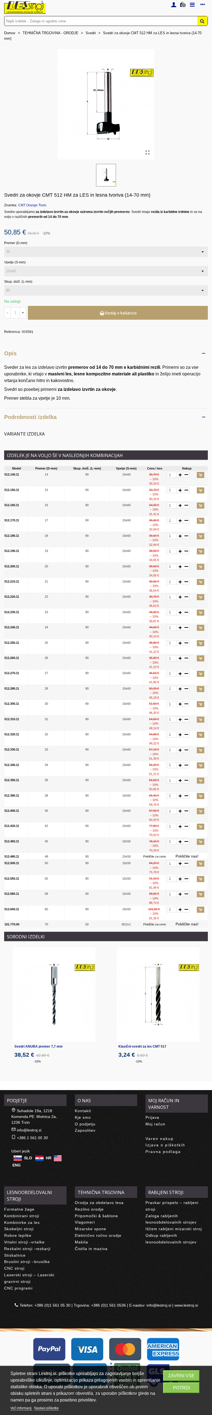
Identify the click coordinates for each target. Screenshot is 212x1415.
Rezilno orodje (89, 1209)
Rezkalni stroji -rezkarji (27, 1248)
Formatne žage (19, 1209)
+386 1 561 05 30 (32, 1138)
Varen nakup (159, 1138)
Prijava (152, 1117)
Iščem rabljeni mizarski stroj (173, 1229)
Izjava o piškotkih (165, 1145)
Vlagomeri (85, 1222)
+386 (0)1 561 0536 (108, 1305)
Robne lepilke (17, 1235)
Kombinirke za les (22, 1222)
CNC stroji (14, 1268)
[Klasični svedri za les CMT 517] (158, 994)
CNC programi (18, 1288)
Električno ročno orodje (98, 1235)
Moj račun (155, 1124)
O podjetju (85, 1124)
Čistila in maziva (91, 1248)
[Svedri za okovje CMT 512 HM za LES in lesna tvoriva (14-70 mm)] (147, 152)
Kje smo (83, 1117)
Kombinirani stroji (21, 1216)
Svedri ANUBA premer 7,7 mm (38, 1046)
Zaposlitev (85, 1130)
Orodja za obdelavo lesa (99, 1202)
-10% (37, 1061)
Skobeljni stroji (19, 1229)
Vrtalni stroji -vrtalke (24, 1242)
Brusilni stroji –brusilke (27, 1261)
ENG (16, 1165)
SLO (28, 1158)
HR (48, 1158)
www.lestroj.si (186, 1305)
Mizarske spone (90, 1229)
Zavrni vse (181, 1375)
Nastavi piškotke (46, 1408)
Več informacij (21, 1408)
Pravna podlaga (163, 1151)
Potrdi (181, 1387)
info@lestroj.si (29, 1130)
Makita (81, 1242)
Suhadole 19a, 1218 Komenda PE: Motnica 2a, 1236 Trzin (34, 1117)
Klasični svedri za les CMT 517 (142, 1046)
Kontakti (83, 1111)
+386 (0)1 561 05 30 (52, 1305)
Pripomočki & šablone (96, 1216)
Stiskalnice (15, 1255)
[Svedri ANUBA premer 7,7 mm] (54, 994)
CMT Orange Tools (32, 205)
